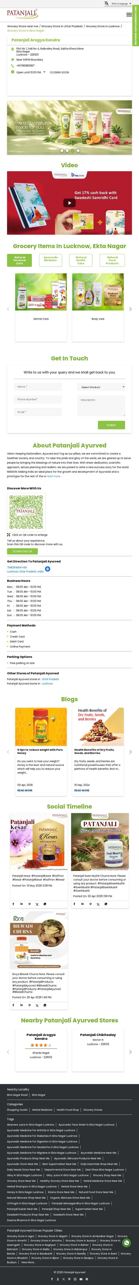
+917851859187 (25, 65)
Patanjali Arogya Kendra (41, 1037)
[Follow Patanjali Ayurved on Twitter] (63, 1279)
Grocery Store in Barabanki (35, 1253)
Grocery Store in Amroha (46, 1240)
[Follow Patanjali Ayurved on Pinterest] (69, 1279)
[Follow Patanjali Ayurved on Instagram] (75, 1279)
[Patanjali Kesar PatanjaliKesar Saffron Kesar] (39, 842)
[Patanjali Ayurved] (22, 15)
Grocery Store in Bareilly (71, 1253)
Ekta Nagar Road (17, 1095)
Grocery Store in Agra (20, 1236)
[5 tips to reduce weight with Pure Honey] (41, 727)
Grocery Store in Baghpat (40, 1245)
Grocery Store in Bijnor (45, 1258)
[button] (69, 203)
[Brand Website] (86, 1279)
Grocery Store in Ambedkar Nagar (92, 1236)
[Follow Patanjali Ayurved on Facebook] (52, 1279)
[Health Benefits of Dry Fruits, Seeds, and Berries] (98, 727)
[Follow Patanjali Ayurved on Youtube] (81, 1279)
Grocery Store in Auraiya (81, 1240)
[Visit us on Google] (57, 1279)
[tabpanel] (69, 127)
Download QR (22, 551)
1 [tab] (61, 150)
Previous (10, 309)
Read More (24, 790)
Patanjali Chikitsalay (98, 1035)
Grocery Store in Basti (103, 1253)
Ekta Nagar (38, 1095)
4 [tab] (78, 150)
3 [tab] (72, 150)
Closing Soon (59, 72)
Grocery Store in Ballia (35, 1249)
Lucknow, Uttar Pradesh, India (25, 571)
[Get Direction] (47, 571)
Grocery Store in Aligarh (53, 1236)
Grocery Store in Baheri (74, 1245)
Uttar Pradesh (50, 679)
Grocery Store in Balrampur (70, 1249)
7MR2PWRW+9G (17, 567)
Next (129, 309)
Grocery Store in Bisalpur (78, 1258)
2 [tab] (67, 150)
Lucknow (47, 683)
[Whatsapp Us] (126, 1242)
